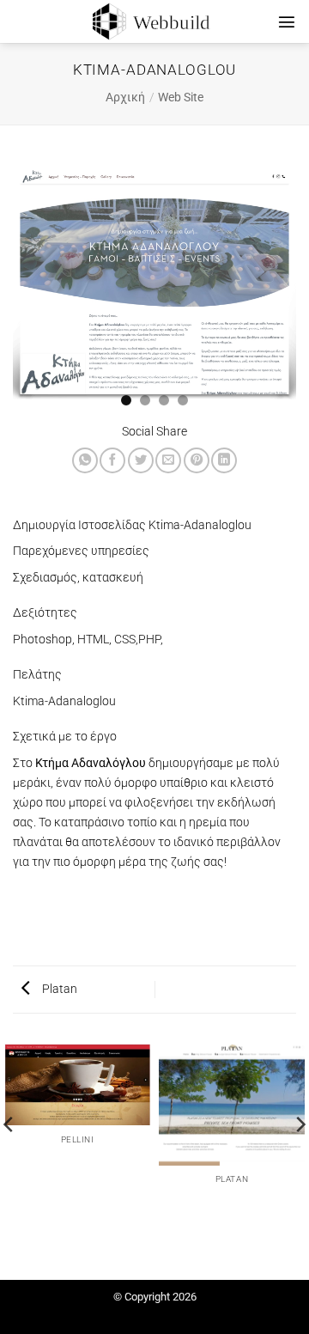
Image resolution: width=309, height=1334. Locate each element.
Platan (58, 989)
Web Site (180, 97)
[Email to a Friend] (168, 460)
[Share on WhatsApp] (85, 460)
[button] (286, 21)
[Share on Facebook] (112, 460)
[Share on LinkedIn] (224, 460)
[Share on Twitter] (141, 460)
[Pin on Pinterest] (196, 460)
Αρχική (125, 97)
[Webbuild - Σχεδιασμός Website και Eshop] (155, 21)
